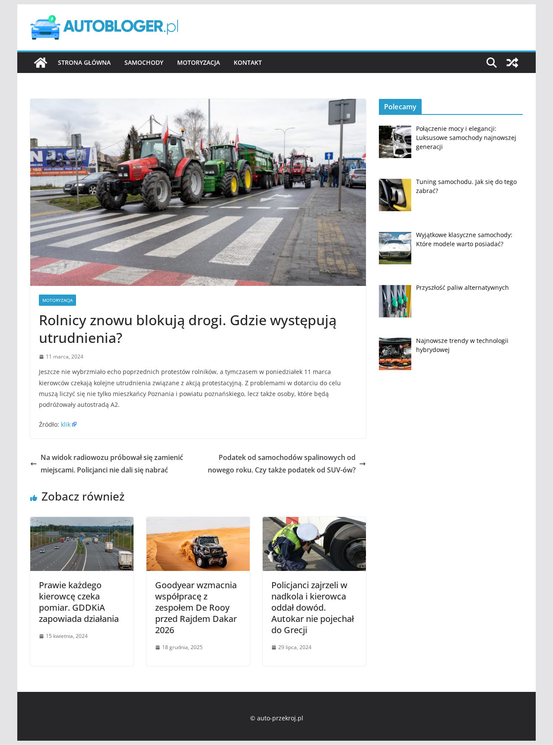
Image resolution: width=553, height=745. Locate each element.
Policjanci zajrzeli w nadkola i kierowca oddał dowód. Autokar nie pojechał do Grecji (312, 607)
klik (65, 424)
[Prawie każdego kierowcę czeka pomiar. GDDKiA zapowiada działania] (81, 523)
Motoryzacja (198, 62)
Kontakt (248, 62)
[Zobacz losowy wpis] (512, 62)
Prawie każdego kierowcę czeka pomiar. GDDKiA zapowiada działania (79, 602)
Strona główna (84, 62)
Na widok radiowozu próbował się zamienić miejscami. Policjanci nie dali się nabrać (112, 464)
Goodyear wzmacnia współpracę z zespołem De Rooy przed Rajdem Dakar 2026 (196, 607)
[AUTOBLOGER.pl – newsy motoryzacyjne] (40, 62)
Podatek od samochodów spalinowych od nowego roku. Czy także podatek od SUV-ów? (282, 464)
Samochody (143, 62)
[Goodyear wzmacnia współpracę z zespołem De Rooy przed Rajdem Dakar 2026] (198, 523)
